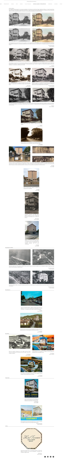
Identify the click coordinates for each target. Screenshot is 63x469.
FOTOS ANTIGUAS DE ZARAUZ (31, 1)
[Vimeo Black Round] (53, 456)
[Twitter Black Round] (50, 456)
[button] (28, 4)
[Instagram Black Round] (48, 456)
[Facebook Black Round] (45, 456)
